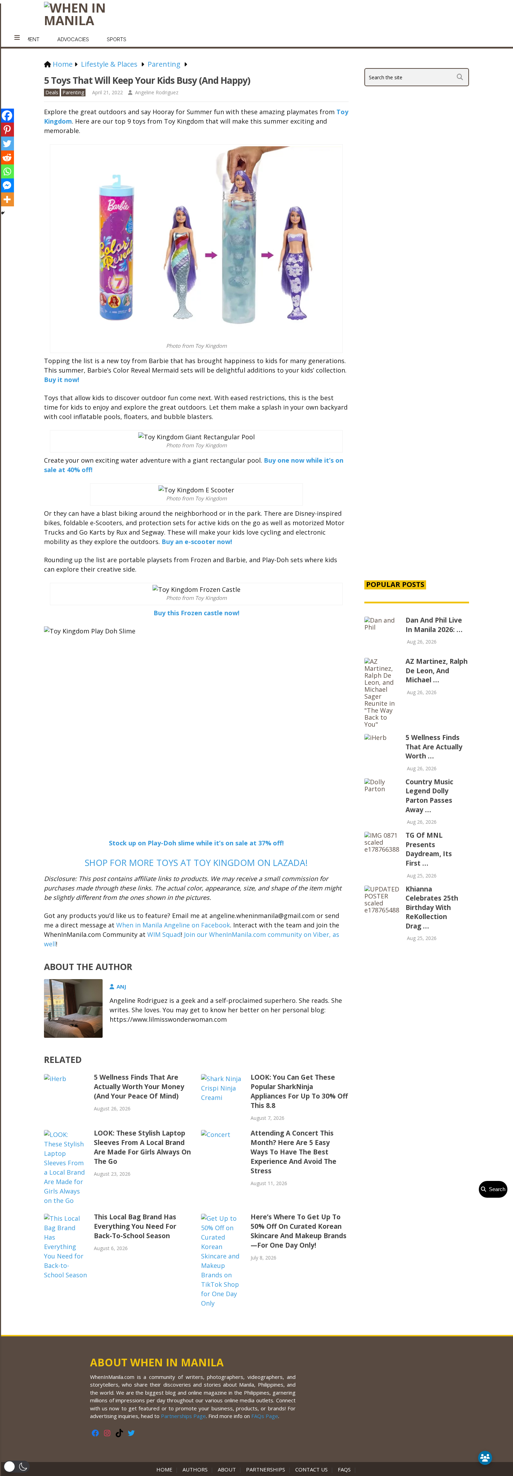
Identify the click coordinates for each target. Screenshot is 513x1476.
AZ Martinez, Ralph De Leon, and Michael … (437, 670)
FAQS (344, 1469)
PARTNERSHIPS (265, 1469)
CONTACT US (311, 1469)
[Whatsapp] (7, 171)
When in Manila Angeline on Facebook (173, 925)
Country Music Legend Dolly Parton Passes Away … (429, 795)
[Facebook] (7, 116)
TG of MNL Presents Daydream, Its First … (429, 849)
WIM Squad (164, 934)
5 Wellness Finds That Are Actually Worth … (434, 747)
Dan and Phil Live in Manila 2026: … (434, 625)
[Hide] (3, 213)
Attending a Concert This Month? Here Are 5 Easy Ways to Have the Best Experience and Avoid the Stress (293, 1152)
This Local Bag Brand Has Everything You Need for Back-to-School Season (135, 1226)
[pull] (17, 37)
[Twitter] (7, 143)
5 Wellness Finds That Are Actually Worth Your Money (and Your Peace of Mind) (139, 1087)
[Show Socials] (485, 1458)
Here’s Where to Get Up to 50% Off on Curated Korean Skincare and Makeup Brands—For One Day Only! (299, 1231)
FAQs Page (264, 1415)
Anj (121, 986)
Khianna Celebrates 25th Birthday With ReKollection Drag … (432, 907)
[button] (16, 1467)
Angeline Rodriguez (156, 92)
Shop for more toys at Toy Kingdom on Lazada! (196, 862)
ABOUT (227, 1469)
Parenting (73, 92)
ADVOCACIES (73, 39)
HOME (165, 1469)
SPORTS (116, 39)
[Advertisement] (416, 454)
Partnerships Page (183, 1415)
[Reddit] (7, 157)
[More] (7, 199)
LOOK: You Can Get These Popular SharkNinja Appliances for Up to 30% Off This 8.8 (299, 1091)
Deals (51, 92)
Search (495, 1189)
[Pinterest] (7, 130)
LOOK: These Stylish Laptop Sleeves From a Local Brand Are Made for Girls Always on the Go (142, 1147)
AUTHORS (195, 1469)
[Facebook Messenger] (7, 185)
